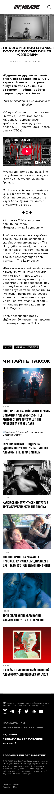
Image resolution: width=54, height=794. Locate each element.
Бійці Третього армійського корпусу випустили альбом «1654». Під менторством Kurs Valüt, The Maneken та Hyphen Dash (26, 417)
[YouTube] (41, 711)
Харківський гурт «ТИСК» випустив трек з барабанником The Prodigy (25, 504)
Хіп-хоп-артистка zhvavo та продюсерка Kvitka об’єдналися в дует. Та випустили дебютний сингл (26, 561)
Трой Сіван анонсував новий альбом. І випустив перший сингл (25, 617)
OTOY (7, 347)
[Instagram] (5, 711)
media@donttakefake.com (23, 727)
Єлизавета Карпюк (33, 61)
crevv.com (15, 784)
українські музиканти (27, 347)
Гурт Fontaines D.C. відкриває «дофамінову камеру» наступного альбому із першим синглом (25, 448)
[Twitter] (26, 711)
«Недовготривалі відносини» (23, 228)
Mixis (15, 787)
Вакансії (9, 744)
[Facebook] (19, 711)
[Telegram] (12, 711)
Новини (6, 406)
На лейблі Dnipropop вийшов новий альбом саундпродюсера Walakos (26, 672)
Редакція (10, 735)
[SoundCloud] (34, 711)
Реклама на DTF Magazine (23, 739)
